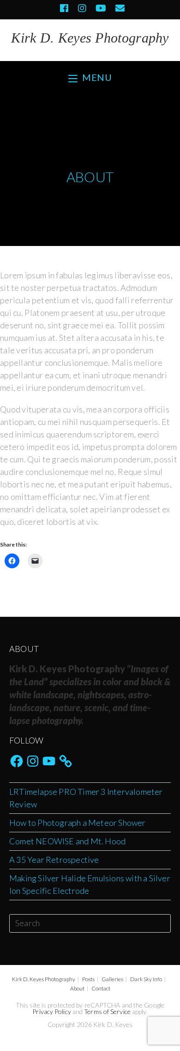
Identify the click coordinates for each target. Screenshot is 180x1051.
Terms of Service (107, 1011)
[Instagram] (82, 8)
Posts (88, 979)
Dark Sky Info (146, 979)
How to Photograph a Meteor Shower (77, 822)
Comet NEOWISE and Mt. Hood (67, 841)
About (77, 988)
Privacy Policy (51, 1011)
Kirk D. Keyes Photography (90, 37)
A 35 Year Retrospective (54, 859)
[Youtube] (101, 8)
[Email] (118, 8)
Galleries (112, 979)
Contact (100, 988)
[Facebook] (64, 8)
